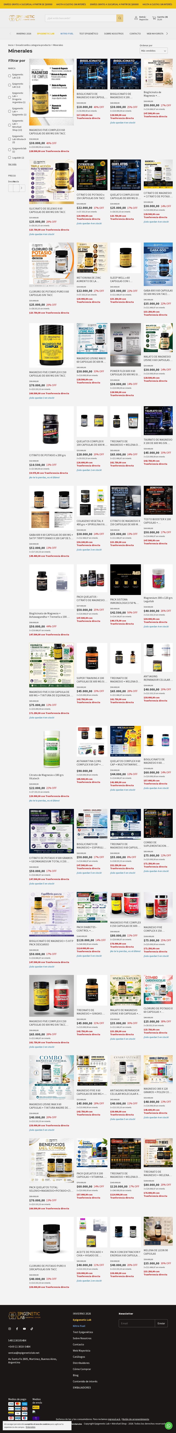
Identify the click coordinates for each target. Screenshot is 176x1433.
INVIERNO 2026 (23, 33)
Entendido (30, 1427)
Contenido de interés (85, 1381)
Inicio (11, 45)
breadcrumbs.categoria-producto (33, 45)
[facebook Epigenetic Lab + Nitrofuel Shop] (17, 1328)
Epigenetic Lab (45, 33)
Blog (76, 1375)
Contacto (135, 33)
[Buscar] (119, 18)
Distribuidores (81, 1363)
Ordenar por (146, 45)
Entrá (142, 17)
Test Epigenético (88, 33)
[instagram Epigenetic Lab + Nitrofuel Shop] (9, 1328)
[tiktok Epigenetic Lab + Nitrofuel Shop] (31, 1328)
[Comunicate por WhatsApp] (169, 1426)
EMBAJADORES (82, 1387)
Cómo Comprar (82, 1369)
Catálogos (79, 1356)
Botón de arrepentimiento (135, 1419)
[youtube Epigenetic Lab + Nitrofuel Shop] (24, 1328)
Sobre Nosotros (114, 33)
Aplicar (21, 188)
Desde (10, 181)
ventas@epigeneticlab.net (24, 1352)
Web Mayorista (155, 33)
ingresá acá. (114, 1419)
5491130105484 (17, 1340)
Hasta (15, 181)
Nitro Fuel (66, 33)
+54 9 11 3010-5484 (19, 1346)
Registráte (143, 19)
